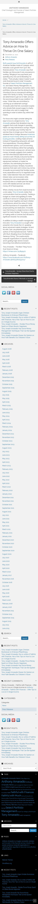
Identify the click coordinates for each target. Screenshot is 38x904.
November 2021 (8, 501)
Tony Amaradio (20, 70)
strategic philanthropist (29, 811)
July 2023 (5, 451)
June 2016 (5, 589)
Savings (3, 808)
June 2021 (5, 519)
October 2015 (7, 614)
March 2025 (6, 405)
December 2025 (8, 377)
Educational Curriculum (29, 789)
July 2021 (5, 515)
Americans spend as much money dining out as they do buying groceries (19, 136)
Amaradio (5, 778)
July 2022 (5, 473)
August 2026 (6, 349)
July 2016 (5, 586)
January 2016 (7, 607)
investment (25, 802)
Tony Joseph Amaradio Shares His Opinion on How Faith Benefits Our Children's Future (18, 901)
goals (2, 802)
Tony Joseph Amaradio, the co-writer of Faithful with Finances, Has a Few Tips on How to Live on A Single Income (18, 319)
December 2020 (8, 540)
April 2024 (6, 420)
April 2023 (5, 462)
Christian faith (11, 789)
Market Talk (32, 802)
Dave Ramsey (19, 789)
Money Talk (10, 805)
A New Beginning (25, 778)
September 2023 (8, 444)
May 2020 (5, 565)
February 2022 (7, 490)
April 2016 (5, 596)
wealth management (25, 815)
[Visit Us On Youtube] (13, 294)
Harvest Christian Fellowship (15, 802)
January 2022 (7, 494)
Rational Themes (7, 860)
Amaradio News (14, 778)
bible (7, 787)
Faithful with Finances (22, 792)
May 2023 (5, 459)
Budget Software (18, 787)
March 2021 (6, 529)
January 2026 (7, 374)
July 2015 (5, 625)
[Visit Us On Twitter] (3, 294)
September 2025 (8, 388)
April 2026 (6, 363)
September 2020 (8, 550)
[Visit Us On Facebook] (8, 294)
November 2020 (8, 543)
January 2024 (7, 430)
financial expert (22, 798)
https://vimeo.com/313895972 (14, 251)
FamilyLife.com (29, 796)
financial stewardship (26, 800)
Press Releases (10, 59)
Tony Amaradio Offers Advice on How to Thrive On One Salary (19, 25)
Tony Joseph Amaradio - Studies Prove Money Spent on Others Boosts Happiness (19, 888)
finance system (5, 798)
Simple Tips (20, 811)
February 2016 (7, 604)
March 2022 (6, 487)
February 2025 (7, 409)
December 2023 (8, 434)
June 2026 (6, 356)
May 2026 (5, 359)
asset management (19, 785)
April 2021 (5, 526)
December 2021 (8, 497)
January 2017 (7, 575)
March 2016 (6, 600)
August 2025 (6, 391)
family (23, 796)
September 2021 (8, 508)
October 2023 (7, 441)
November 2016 (8, 579)
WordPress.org (7, 863)
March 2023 (6, 466)
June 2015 (5, 628)
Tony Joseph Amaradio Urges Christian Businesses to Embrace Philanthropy (18, 875)
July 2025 (5, 395)
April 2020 (6, 568)
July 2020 (5, 558)
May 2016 (5, 593)
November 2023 (8, 437)
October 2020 (7, 547)
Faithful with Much (11, 795)
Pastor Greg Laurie (22, 804)
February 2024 (7, 427)
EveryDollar (4, 792)
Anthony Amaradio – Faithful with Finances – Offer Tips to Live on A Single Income (18, 689)
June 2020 (6, 561)
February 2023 (7, 469)
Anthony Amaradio (11, 57)
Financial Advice (13, 798)
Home (4, 20)
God (6, 802)
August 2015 (6, 621)
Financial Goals (30, 798)
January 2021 (7, 536)
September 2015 (8, 618)
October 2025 (7, 384)
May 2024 (5, 416)
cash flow (28, 787)
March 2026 (6, 367)
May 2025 (5, 398)
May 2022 (5, 480)
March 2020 (6, 572)
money (3, 804)
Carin (24, 787)
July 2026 (5, 352)
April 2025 (5, 402)
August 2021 (6, 512)
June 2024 (6, 413)
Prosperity (30, 804)
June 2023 (6, 455)
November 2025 (8, 381)
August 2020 (6, 554)
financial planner (5, 800)
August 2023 (6, 448)
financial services (14, 800)
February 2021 (7, 533)
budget (11, 787)
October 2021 (7, 505)
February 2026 (7, 370)
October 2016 (7, 582)
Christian (4, 789)
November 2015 (8, 611)
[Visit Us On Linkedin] (18, 294)
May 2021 (5, 522)
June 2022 (6, 476)
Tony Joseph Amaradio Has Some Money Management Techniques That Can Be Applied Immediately (18, 331)
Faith (9, 792)
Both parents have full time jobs (14, 63)
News (16, 804)
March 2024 (6, 423)
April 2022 (5, 483)
